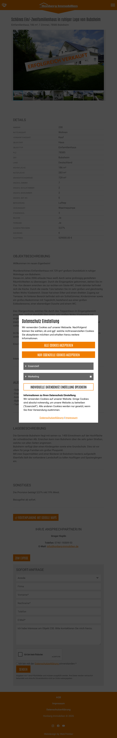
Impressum (71, 418)
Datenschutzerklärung (52, 418)
